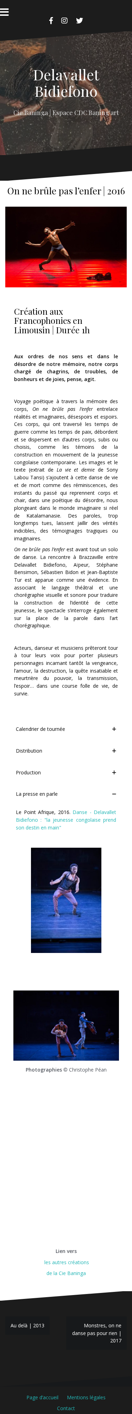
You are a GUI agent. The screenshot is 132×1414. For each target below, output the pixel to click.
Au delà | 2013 (27, 1325)
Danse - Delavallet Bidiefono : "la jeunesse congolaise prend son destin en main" (66, 820)
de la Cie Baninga (66, 1273)
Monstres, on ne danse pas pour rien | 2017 (96, 1333)
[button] (66, 729)
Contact (66, 1408)
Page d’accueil (42, 1397)
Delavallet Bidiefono (66, 82)
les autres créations (66, 1262)
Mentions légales (86, 1397)
